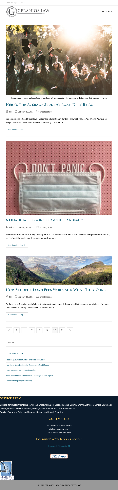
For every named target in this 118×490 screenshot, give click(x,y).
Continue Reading (18, 130)
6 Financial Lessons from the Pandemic (44, 220)
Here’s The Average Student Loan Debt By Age (51, 104)
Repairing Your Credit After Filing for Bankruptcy (25, 360)
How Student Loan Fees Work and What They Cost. (56, 290)
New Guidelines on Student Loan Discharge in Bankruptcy (29, 375)
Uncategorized (46, 112)
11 (62, 330)
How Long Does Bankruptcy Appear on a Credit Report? (28, 365)
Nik (10, 112)
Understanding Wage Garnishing (19, 381)
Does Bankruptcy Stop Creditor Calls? (21, 370)
